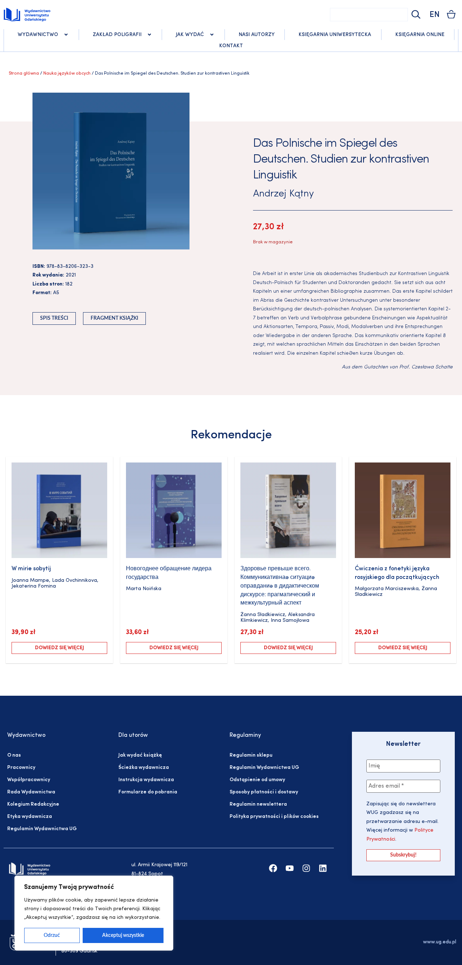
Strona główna (24, 73)
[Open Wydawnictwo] (66, 34)
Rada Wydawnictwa (31, 792)
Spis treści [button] (54, 318)
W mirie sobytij (31, 569)
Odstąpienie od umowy (257, 780)
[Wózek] (451, 14)
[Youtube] (289, 868)
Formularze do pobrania (147, 792)
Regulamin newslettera (258, 804)
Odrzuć (52, 935)
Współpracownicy (28, 780)
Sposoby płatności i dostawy (264, 792)
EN (435, 15)
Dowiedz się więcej (59, 648)
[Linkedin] (322, 868)
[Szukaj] (415, 14)
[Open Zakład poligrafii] (149, 34)
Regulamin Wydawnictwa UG (42, 829)
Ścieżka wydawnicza (143, 767)
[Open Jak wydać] (211, 34)
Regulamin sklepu (251, 755)
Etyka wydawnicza (29, 816)
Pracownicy (21, 767)
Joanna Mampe (30, 580)
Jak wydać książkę (140, 755)
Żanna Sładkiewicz (262, 614)
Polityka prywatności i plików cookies (274, 816)
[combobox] (369, 14)
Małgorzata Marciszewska (387, 589)
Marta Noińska (143, 589)
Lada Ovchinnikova (74, 580)
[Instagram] (306, 868)
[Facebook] (273, 868)
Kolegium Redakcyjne (33, 804)
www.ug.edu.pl (439, 942)
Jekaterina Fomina (34, 586)
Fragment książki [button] (114, 318)
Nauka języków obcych (67, 73)
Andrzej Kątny (283, 194)
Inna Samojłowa (290, 620)
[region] (93, 913)
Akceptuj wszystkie (123, 935)
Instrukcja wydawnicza (146, 780)
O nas (14, 755)
